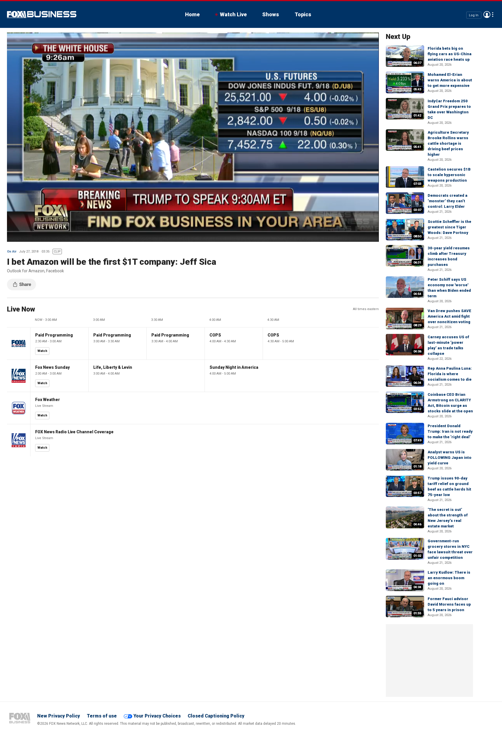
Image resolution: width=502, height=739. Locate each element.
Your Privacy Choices (157, 716)
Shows (270, 14)
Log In (473, 15)
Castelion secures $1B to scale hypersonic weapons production (449, 174)
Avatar (486, 14)
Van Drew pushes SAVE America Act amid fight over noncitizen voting (449, 316)
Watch (42, 351)
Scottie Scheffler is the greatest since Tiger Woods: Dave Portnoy (449, 227)
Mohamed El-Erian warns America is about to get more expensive (450, 80)
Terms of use (102, 716)
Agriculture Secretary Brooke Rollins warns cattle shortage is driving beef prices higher (448, 143)
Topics (303, 14)
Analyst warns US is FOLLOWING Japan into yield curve (449, 457)
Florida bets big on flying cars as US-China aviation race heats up (449, 54)
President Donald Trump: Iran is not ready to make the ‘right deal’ (450, 431)
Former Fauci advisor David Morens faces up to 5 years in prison (449, 604)
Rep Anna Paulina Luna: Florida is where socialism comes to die (450, 374)
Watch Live (233, 14)
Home (192, 14)
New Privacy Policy (58, 716)
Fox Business (41, 14)
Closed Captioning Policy (216, 716)
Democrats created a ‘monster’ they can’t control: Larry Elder (447, 201)
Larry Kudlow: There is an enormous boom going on (449, 578)
